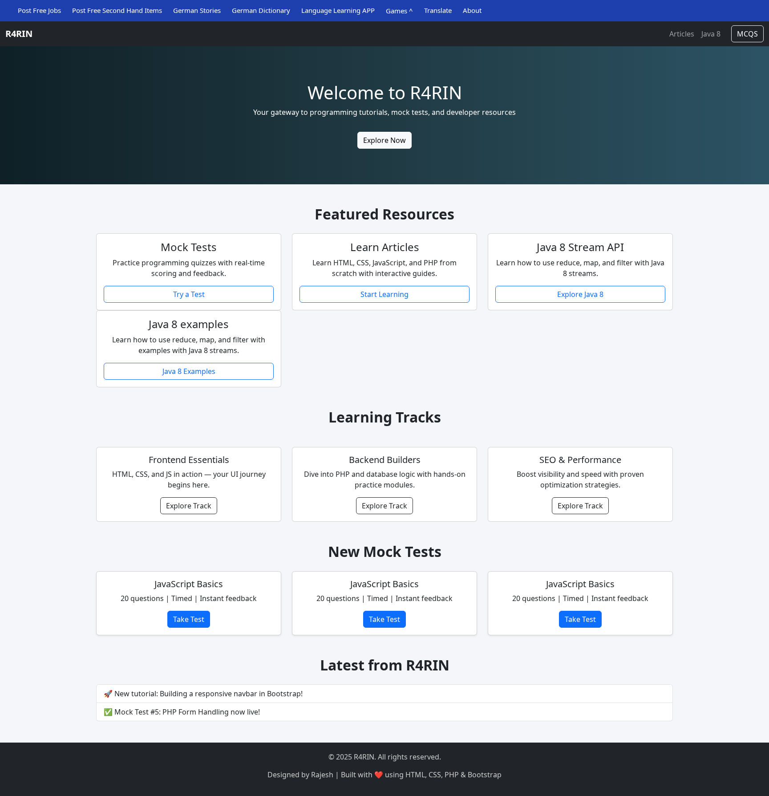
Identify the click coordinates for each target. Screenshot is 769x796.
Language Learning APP (338, 10)
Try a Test (189, 294)
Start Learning (384, 294)
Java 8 (710, 34)
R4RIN (18, 34)
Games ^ (399, 10)
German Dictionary (261, 10)
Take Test (188, 619)
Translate (438, 10)
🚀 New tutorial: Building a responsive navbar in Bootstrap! (203, 694)
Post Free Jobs (39, 10)
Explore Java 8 (580, 294)
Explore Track (188, 506)
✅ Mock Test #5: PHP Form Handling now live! (182, 712)
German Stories (197, 10)
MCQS (747, 34)
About (472, 10)
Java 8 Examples (188, 371)
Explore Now (384, 140)
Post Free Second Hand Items (117, 10)
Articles (681, 34)
